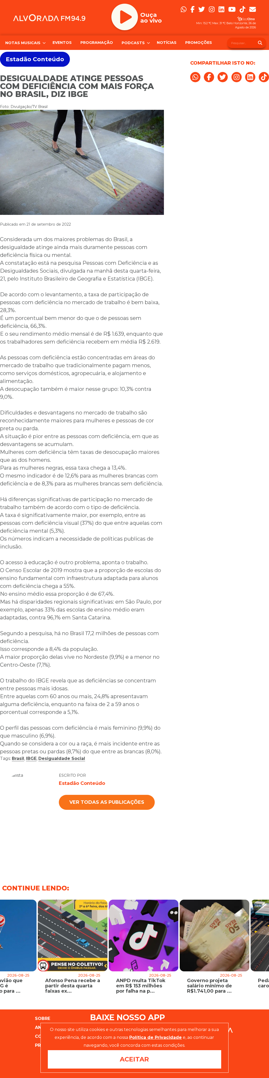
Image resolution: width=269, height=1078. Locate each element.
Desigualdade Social (61, 758)
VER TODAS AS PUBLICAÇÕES (106, 802)
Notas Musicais (20, 42)
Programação (96, 42)
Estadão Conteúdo (35, 59)
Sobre (42, 1018)
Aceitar (134, 1059)
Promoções (198, 42)
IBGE (31, 758)
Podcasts (130, 42)
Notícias (167, 42)
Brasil (18, 758)
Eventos (62, 42)
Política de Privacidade (155, 1037)
